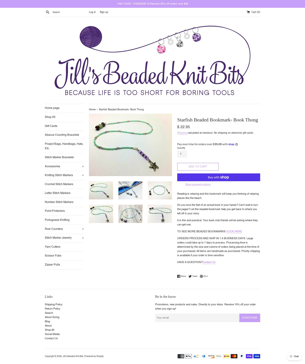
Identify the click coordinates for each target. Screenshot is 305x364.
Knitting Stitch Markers (64, 175)
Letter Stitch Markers (57, 193)
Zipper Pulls (52, 264)
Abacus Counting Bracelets (62, 135)
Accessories (64, 166)
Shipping (182, 133)
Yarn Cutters (52, 247)
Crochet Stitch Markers (59, 184)
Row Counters (64, 229)
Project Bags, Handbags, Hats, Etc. (64, 146)
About (48, 325)
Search (49, 313)
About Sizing (52, 317)
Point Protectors (55, 211)
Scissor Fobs (53, 255)
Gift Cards (51, 126)
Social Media (52, 334)
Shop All (50, 117)
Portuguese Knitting (57, 220)
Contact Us (209, 262)
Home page (52, 108)
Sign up (104, 12)
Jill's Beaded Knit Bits (73, 356)
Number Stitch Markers (59, 202)
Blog (47, 321)
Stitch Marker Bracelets (59, 157)
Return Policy (52, 308)
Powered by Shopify (94, 356)
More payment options (198, 184)
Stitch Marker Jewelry (64, 238)
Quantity (181, 148)
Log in (92, 12)
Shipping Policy (53, 304)
